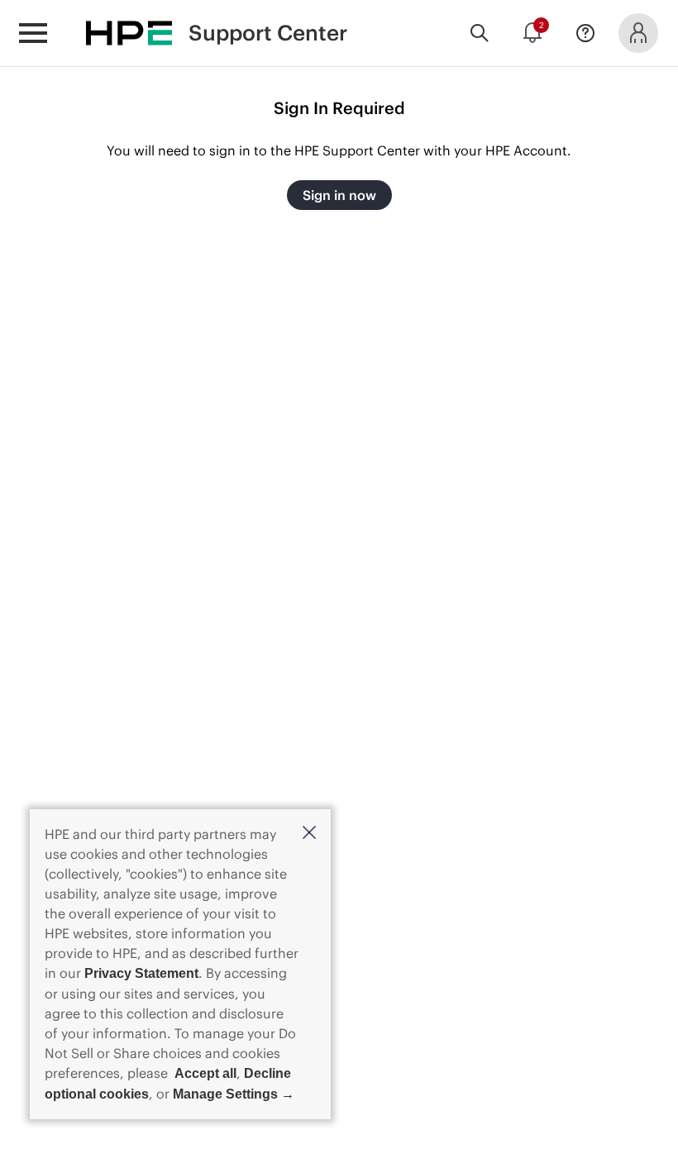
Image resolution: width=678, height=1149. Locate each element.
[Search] (479, 33)
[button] (309, 833)
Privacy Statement (141, 973)
